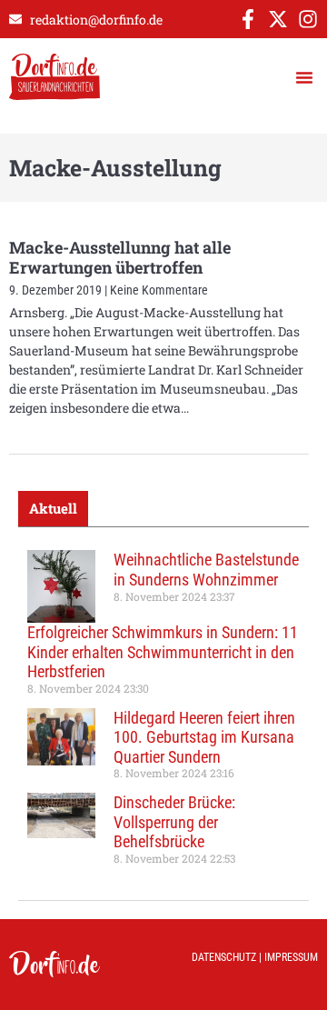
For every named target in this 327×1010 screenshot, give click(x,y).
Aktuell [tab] (53, 508)
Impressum (291, 957)
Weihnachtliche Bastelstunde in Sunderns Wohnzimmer (206, 569)
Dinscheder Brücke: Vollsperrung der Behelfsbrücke (174, 822)
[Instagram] (308, 19)
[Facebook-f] (248, 19)
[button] (304, 77)
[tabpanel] (163, 713)
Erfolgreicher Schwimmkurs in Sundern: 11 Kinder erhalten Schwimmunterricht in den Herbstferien (162, 652)
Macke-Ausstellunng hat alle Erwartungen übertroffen (120, 257)
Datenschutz (224, 957)
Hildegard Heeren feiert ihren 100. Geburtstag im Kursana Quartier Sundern (204, 737)
